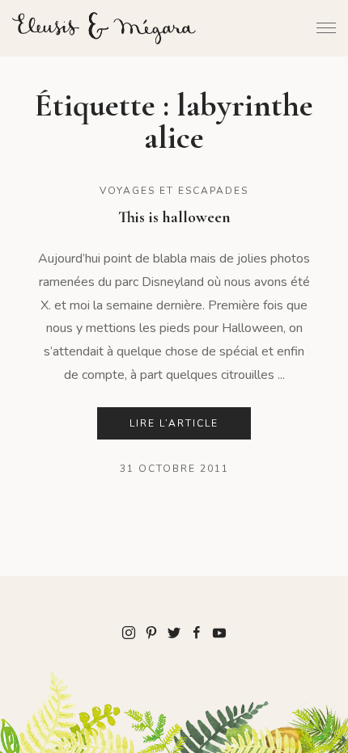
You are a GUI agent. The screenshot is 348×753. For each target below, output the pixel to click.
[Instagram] (128, 632)
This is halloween (174, 217)
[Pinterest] (151, 632)
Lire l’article (174, 423)
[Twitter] (174, 632)
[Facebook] (196, 632)
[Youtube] (219, 632)
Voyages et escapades (174, 190)
